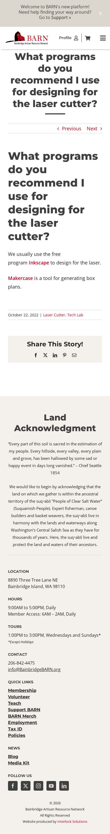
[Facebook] (13, 786)
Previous (71, 128)
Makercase (21, 278)
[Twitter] (25, 786)
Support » (61, 17)
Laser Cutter (54, 314)
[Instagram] (38, 786)
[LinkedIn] (64, 786)
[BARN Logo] (27, 32)
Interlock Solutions (72, 821)
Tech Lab (75, 314)
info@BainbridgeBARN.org (34, 669)
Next (92, 128)
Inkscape (39, 262)
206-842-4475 (21, 663)
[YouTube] (51, 786)
